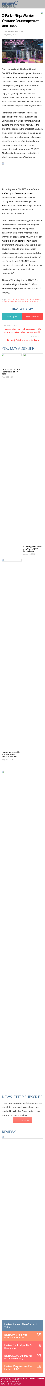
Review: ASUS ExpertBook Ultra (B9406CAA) (18, 1357)
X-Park (35, 301)
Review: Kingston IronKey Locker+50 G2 (18, 1367)
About (32, 1379)
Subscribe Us (24, 1120)
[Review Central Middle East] (10, 8)
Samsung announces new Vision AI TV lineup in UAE (32, 548)
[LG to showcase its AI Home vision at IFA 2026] (12, 360)
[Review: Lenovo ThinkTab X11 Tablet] (22, 1230)
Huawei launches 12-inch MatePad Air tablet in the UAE (11, 754)
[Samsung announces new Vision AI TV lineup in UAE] (33, 448)
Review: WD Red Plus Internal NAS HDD (15, 1336)
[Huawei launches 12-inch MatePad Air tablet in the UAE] (12, 653)
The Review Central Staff (14, 31)
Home (25, 1379)
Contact (40, 1379)
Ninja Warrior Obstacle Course (16, 301)
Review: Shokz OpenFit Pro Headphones (18, 1346)
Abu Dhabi (12, 299)
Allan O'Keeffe (24, 299)
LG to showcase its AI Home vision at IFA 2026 (11, 371)
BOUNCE (36, 299)
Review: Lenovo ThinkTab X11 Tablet (20, 1326)
